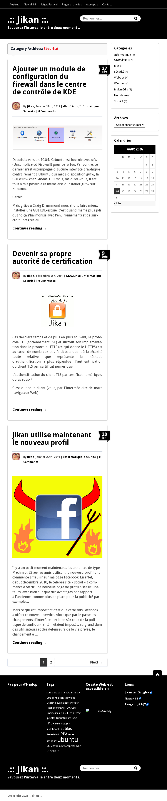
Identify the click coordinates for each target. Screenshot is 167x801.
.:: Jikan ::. (28, 19)
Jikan (30, 106)
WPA (78, 746)
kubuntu (61, 718)
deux (57, 702)
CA (78, 692)
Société (118, 101)
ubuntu (67, 739)
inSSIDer (67, 713)
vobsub (58, 746)
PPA (63, 734)
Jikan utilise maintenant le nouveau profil (51, 439)
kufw (68, 718)
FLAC (68, 707)
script (50, 741)
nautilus (65, 728)
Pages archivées (72, 4)
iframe (58, 713)
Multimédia (121, 89)
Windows (120, 83)
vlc (52, 746)
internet (76, 713)
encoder (73, 702)
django (65, 702)
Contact (107, 4)
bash (60, 692)
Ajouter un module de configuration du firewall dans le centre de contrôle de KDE (49, 80)
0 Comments (47, 111)
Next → (96, 662)
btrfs (73, 692)
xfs (48, 751)
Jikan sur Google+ (137, 692)
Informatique (89, 106)
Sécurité (51, 49)
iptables (51, 718)
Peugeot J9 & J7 (135, 704)
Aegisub (15, 4)
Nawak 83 (30, 4)
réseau (71, 734)
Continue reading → (29, 228)
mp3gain (65, 723)
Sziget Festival (49, 4)
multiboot (52, 729)
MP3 (57, 723)
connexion (58, 697)
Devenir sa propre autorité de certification (52, 257)
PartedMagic (53, 734)
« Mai (117, 203)
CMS (49, 697)
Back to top (159, 674)
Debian (50, 702)
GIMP (74, 707)
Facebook (52, 707)
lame (74, 718)
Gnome (51, 713)
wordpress (69, 746)
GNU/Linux (70, 106)
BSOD (67, 692)
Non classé (121, 95)
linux (51, 723)
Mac (116, 65)
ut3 (48, 746)
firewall (61, 707)
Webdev (119, 77)
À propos (92, 4)
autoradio (52, 692)
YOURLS (54, 751)
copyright (69, 697)
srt (55, 741)
